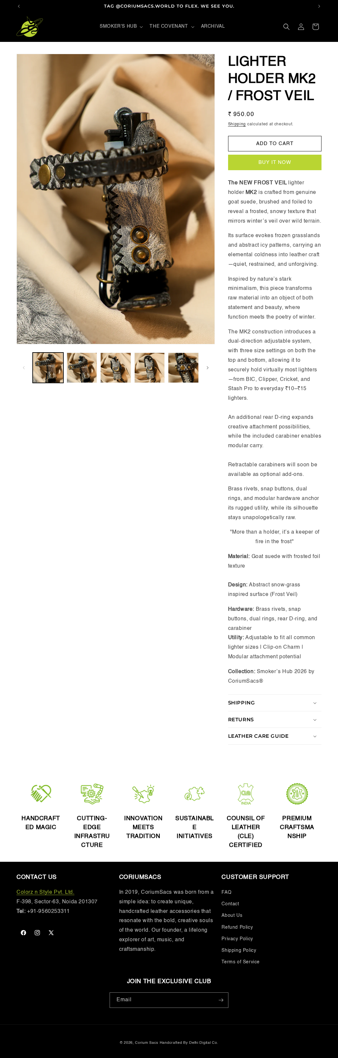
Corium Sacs (146, 1043)
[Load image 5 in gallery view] (183, 368)
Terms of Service (240, 962)
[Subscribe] (221, 1000)
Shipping (237, 124)
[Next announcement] (319, 6)
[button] (121, 26)
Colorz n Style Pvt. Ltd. (45, 892)
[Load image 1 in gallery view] (48, 368)
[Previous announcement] (19, 6)
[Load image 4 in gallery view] (149, 368)
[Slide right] (207, 367)
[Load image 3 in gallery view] (115, 368)
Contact (230, 904)
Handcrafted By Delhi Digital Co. (189, 1043)
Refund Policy (237, 927)
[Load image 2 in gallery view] (82, 368)
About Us (231, 915)
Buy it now (274, 162)
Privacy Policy (237, 939)
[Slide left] (24, 367)
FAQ (226, 892)
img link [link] (41, 786)
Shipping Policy (238, 950)
